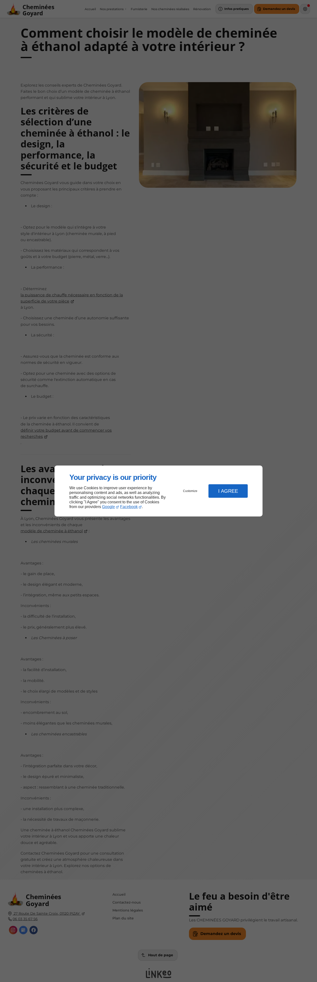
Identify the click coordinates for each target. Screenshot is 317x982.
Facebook (129, 507)
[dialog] (158, 491)
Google (108, 507)
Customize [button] (190, 491)
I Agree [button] (228, 491)
